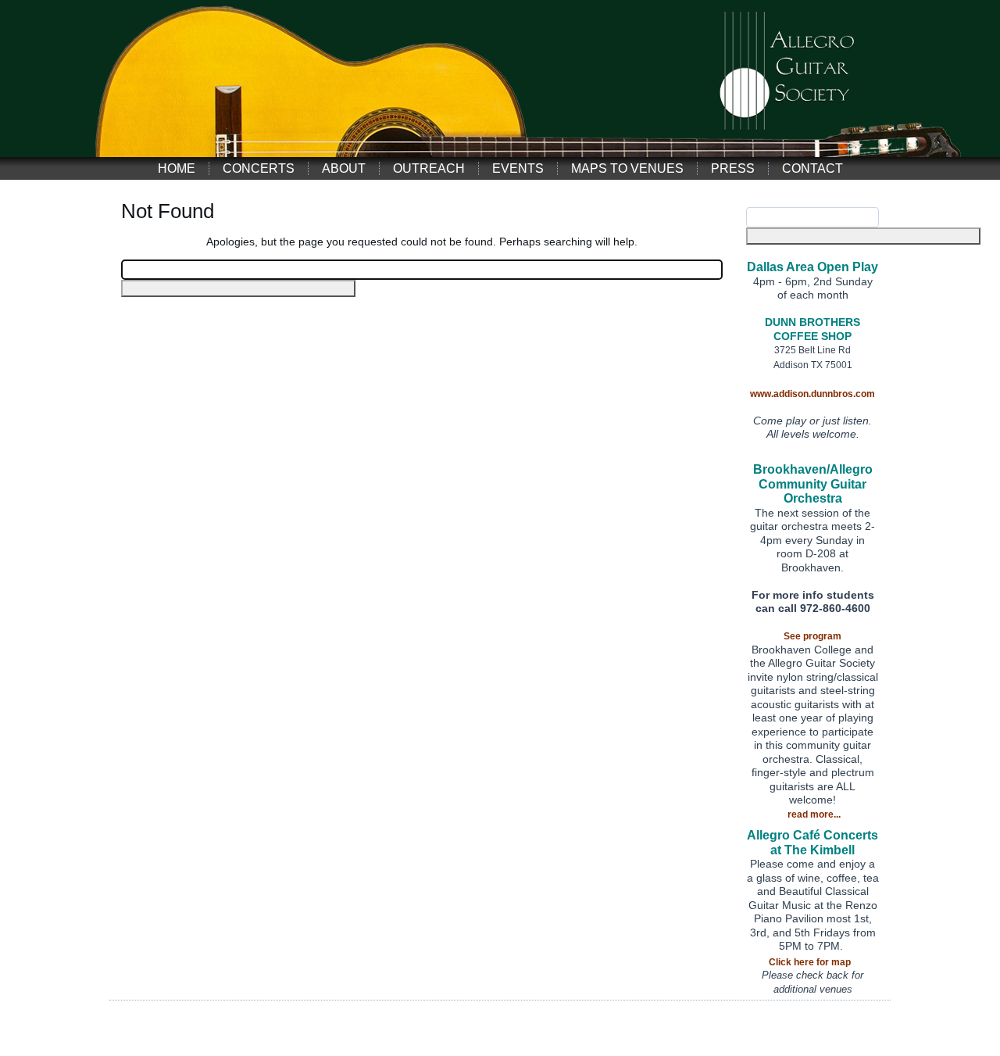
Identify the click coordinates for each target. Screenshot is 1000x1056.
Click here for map (810, 962)
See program (812, 636)
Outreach (429, 168)
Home (176, 168)
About (344, 168)
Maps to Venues (627, 168)
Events (518, 168)
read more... (814, 814)
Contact (812, 168)
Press (733, 168)
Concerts (259, 168)
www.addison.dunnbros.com (812, 393)
